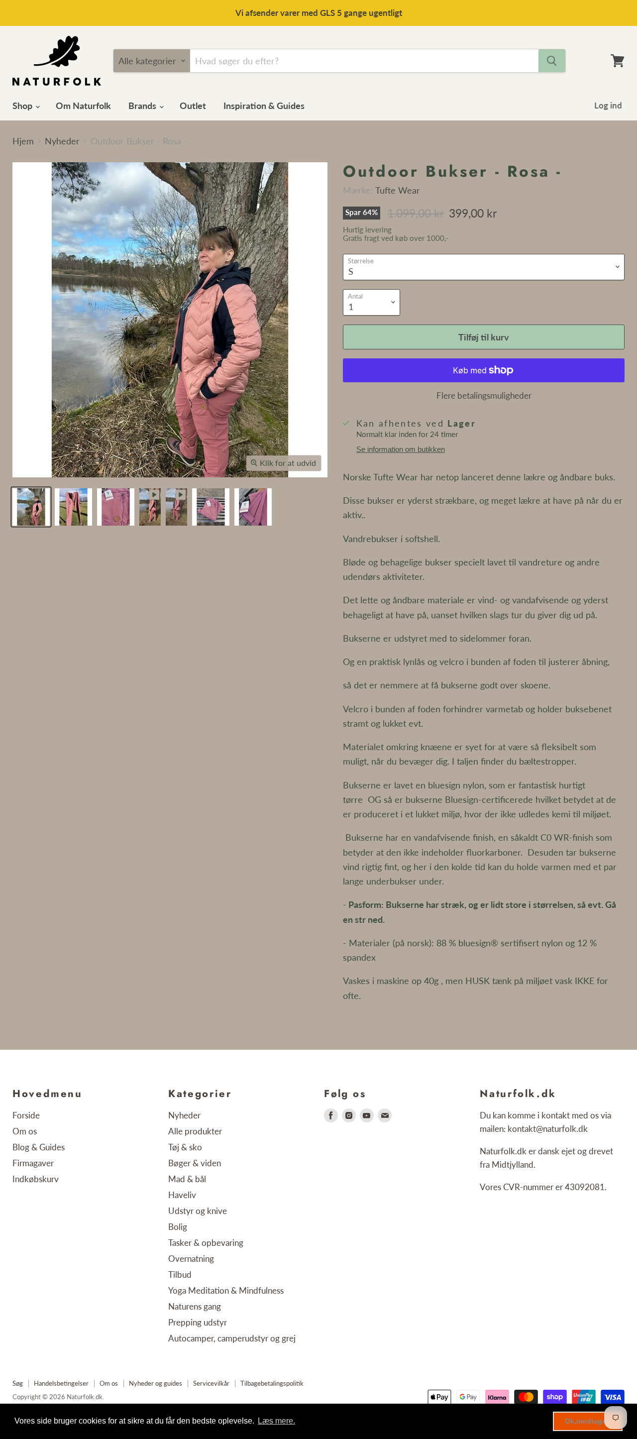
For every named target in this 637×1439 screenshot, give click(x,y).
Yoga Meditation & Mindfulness (226, 1290)
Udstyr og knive (197, 1211)
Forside (26, 1115)
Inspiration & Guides (264, 105)
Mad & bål (187, 1179)
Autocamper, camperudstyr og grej (232, 1338)
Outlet (193, 105)
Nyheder (62, 141)
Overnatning (191, 1258)
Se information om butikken (400, 449)
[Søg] (551, 60)
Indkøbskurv (35, 1179)
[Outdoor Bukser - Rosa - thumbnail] (31, 507)
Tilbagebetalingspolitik (272, 1383)
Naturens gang (194, 1306)
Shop (23, 105)
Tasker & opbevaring (205, 1242)
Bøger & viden (194, 1163)
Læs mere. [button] (276, 1421)
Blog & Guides (38, 1147)
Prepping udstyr (197, 1322)
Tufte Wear (397, 190)
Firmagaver (33, 1163)
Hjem (23, 141)
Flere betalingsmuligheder (483, 395)
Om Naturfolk (83, 105)
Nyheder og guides (155, 1383)
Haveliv (182, 1195)
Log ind (608, 105)
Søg (17, 1383)
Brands (143, 105)
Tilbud (180, 1274)
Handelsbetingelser (61, 1383)
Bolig (177, 1226)
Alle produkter (195, 1131)
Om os (24, 1131)
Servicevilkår (211, 1383)
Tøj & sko (185, 1147)
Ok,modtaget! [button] (588, 1421)
